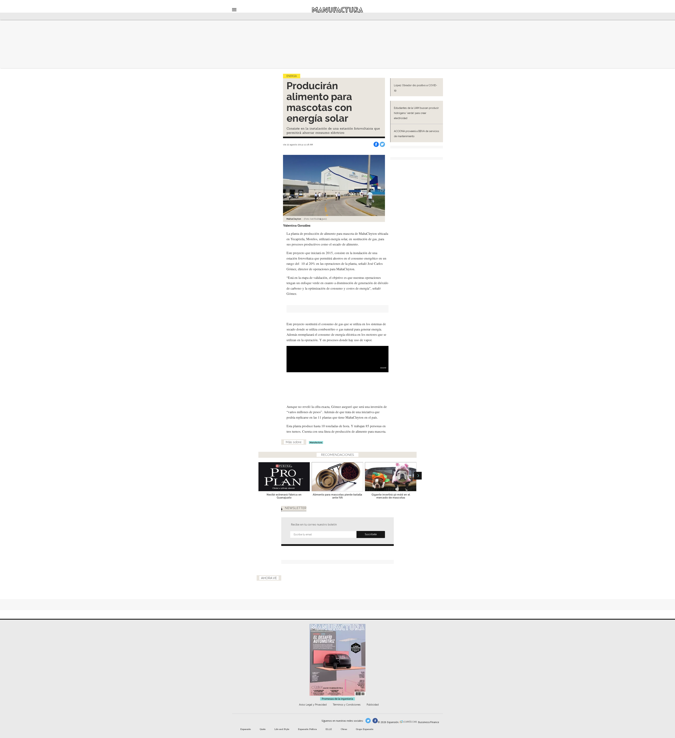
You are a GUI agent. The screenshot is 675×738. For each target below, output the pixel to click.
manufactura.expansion (375, 720)
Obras (344, 729)
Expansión (245, 729)
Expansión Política (307, 729)
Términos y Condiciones (347, 704)
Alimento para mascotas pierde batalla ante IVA (337, 496)
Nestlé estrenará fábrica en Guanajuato (284, 496)
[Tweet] (382, 144)
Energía (292, 76)
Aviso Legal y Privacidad (313, 704)
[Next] (418, 476)
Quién (263, 729)
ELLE (329, 729)
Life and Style (281, 729)
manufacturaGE (368, 720)
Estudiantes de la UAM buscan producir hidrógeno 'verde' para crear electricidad (416, 113)
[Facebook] (376, 144)
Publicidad (373, 704)
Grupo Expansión (364, 729)
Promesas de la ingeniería (337, 698)
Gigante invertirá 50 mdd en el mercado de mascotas (390, 496)
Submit (370, 534)
